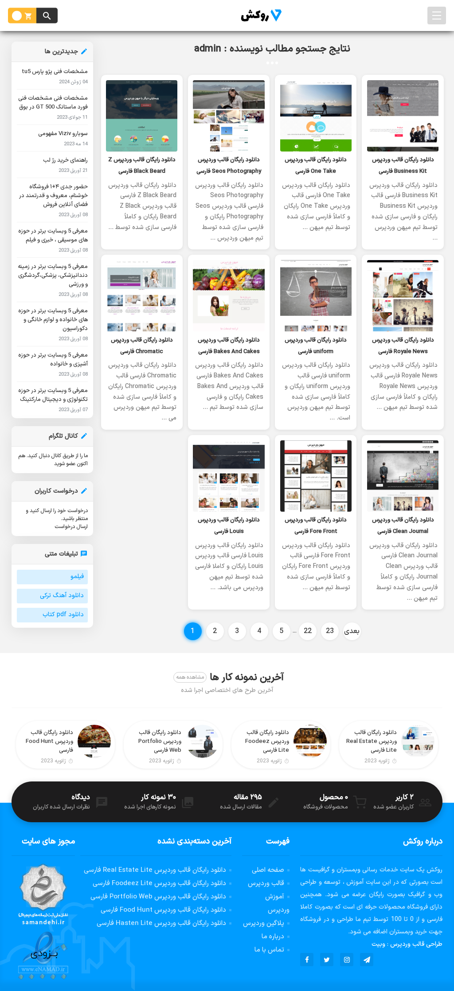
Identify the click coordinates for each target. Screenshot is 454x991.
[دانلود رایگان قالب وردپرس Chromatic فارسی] (142, 295)
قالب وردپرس (266, 883)
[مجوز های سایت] (43, 922)
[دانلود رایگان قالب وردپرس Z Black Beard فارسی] (142, 116)
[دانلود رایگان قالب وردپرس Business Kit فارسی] (402, 116)
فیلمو (77, 576)
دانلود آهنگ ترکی (62, 595)
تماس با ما (269, 950)
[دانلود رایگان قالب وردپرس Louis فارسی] (229, 476)
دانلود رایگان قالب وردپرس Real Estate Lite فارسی (155, 870)
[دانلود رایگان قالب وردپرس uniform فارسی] (315, 295)
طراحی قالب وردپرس (416, 944)
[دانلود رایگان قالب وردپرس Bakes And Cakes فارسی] (229, 295)
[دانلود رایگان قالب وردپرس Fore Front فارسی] (315, 476)
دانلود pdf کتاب (63, 614)
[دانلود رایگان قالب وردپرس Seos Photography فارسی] (229, 116)
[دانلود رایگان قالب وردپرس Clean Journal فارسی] (402, 476)
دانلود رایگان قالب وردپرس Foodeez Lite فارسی (159, 883)
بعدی (352, 631)
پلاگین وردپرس (263, 923)
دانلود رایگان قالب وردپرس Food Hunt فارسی (163, 910)
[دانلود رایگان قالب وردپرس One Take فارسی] (315, 116)
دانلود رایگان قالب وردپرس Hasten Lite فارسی (161, 923)
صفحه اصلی (268, 870)
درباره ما (273, 937)
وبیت (378, 944)
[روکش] (259, 15)
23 (330, 631)
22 (308, 631)
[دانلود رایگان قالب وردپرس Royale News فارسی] (402, 295)
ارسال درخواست (71, 527)
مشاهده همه (190, 677)
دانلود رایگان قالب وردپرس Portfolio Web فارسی (158, 897)
